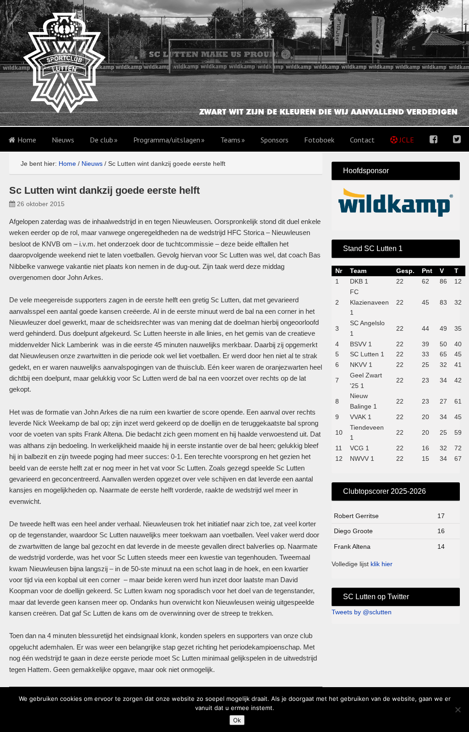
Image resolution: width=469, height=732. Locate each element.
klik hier (382, 564)
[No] (457, 709)
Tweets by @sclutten (362, 612)
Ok (237, 720)
